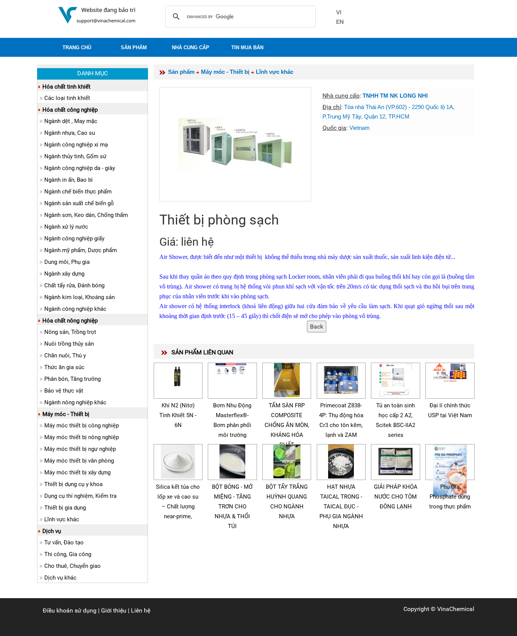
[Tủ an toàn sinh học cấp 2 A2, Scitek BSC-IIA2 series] (395, 378)
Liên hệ (140, 610)
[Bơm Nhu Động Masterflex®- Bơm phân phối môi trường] (232, 367)
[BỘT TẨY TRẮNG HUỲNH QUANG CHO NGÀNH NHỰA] (287, 460)
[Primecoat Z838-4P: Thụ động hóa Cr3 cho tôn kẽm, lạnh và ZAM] (341, 378)
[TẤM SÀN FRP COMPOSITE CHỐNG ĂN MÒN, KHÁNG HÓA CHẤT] (287, 378)
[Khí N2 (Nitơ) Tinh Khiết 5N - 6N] (178, 374)
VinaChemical (455, 609)
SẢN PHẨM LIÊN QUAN (202, 352)
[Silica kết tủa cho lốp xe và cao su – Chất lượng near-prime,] (178, 460)
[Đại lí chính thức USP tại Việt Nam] (450, 371)
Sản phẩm (181, 72)
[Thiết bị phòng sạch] (235, 144)
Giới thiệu (113, 610)
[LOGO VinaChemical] (97, 14)
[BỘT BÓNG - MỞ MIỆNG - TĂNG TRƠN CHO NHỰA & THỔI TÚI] (232, 460)
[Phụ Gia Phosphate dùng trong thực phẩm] (450, 469)
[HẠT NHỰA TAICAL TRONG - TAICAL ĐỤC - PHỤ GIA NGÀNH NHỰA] (341, 460)
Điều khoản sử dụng (70, 610)
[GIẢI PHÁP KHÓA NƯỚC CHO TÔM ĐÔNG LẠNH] (395, 460)
